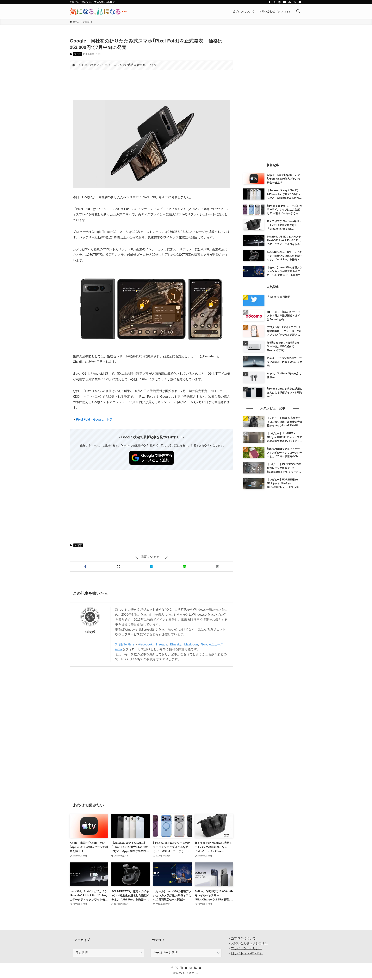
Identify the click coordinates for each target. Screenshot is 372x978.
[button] (85, 566)
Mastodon (191, 644)
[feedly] (289, 2)
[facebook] (269, 2)
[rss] (294, 2)
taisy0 (90, 631)
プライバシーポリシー (246, 948)
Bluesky (175, 644)
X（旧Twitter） (125, 644)
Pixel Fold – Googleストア (94, 419)
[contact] (299, 2)
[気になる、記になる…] (98, 11)
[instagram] (279, 2)
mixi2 (118, 649)
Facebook (145, 644)
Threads (161, 644)
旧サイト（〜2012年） (247, 953)
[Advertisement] (151, 84)
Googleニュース (212, 644)
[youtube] (284, 2)
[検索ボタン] (298, 11)
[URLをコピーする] (217, 566)
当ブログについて (243, 938)
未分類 (77, 54)
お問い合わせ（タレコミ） (249, 943)
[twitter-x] (274, 2)
